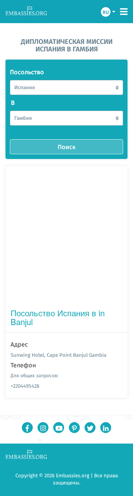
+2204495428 (25, 386)
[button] (66, 87)
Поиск (67, 146)
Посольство (27, 72)
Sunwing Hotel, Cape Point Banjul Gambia (58, 355)
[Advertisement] (66, 238)
